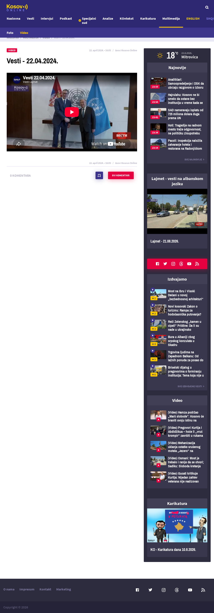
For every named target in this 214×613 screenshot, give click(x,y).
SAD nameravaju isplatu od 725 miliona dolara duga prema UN (177, 114)
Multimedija (171, 18)
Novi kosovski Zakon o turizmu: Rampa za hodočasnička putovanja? (177, 310)
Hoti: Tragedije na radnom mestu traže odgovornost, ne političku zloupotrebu (177, 129)
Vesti (30, 18)
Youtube (189, 263)
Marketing (63, 589)
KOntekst (127, 18)
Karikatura (148, 18)
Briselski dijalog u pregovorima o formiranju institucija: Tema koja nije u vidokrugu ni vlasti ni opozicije (177, 371)
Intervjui (47, 18)
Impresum (26, 589)
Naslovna (13, 18)
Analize (108, 18)
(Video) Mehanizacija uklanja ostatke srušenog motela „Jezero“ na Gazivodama (177, 447)
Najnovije (177, 67)
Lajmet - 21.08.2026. (177, 219)
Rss (197, 263)
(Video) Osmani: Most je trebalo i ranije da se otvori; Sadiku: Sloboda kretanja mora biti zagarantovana (177, 462)
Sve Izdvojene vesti (190, 386)
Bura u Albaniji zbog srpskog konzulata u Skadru (177, 341)
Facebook (157, 263)
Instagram (173, 263)
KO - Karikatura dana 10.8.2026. (177, 532)
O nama (8, 589)
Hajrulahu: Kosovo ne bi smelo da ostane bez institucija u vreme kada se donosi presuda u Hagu (177, 99)
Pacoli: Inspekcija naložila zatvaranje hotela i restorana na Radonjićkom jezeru (177, 145)
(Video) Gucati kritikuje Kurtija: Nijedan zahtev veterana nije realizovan (177, 477)
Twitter (165, 263)
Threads (181, 263)
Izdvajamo (177, 279)
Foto (10, 33)
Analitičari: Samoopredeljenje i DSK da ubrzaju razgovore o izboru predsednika (177, 83)
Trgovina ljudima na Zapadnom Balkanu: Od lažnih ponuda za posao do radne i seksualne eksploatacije (177, 356)
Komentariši (99, 175)
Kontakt (45, 589)
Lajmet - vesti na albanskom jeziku (177, 181)
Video (24, 33)
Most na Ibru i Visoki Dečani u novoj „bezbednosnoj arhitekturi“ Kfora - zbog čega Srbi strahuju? (177, 295)
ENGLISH (193, 18)
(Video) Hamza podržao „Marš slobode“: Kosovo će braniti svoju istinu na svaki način (177, 416)
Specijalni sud (89, 20)
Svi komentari (121, 175)
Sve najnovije (193, 159)
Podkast (66, 18)
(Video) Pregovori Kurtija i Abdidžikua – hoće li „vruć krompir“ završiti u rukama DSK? (177, 432)
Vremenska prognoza (177, 55)
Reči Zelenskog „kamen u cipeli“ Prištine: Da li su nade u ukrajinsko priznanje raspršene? (177, 326)
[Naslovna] (17, 7)
